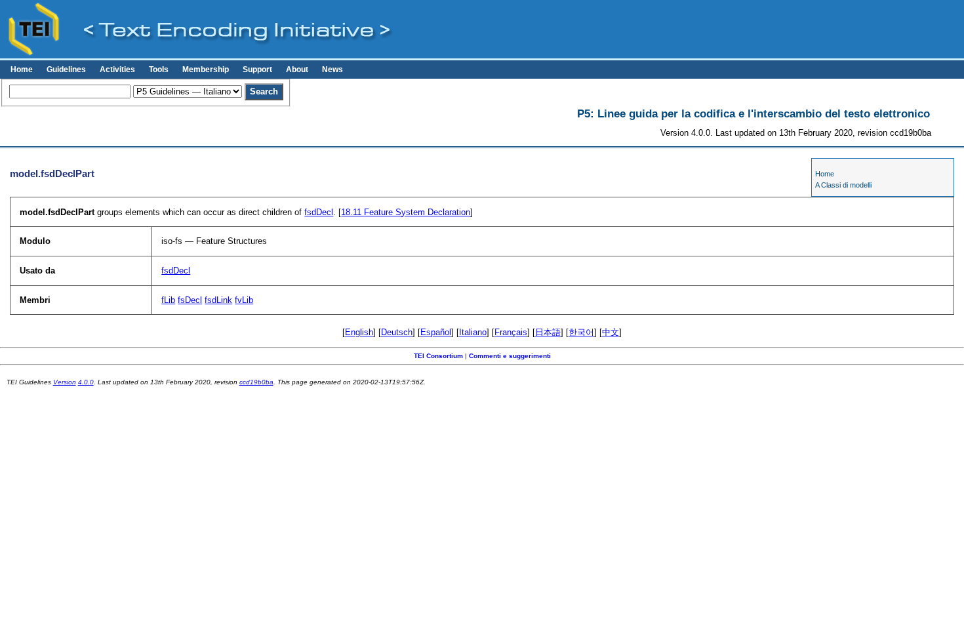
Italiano (473, 332)
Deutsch (396, 332)
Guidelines (66, 69)
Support (257, 69)
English (359, 332)
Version (64, 382)
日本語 (548, 332)
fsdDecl (318, 212)
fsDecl (190, 300)
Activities (117, 69)
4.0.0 (86, 382)
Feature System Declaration (405, 212)
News (332, 69)
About (297, 69)
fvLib (244, 300)
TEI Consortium (438, 355)
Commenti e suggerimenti (510, 355)
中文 (610, 332)
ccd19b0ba (256, 382)
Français (510, 332)
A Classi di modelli (843, 185)
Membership (205, 69)
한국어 (581, 332)
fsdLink (218, 300)
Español (435, 332)
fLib (168, 300)
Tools (159, 69)
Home (21, 69)
